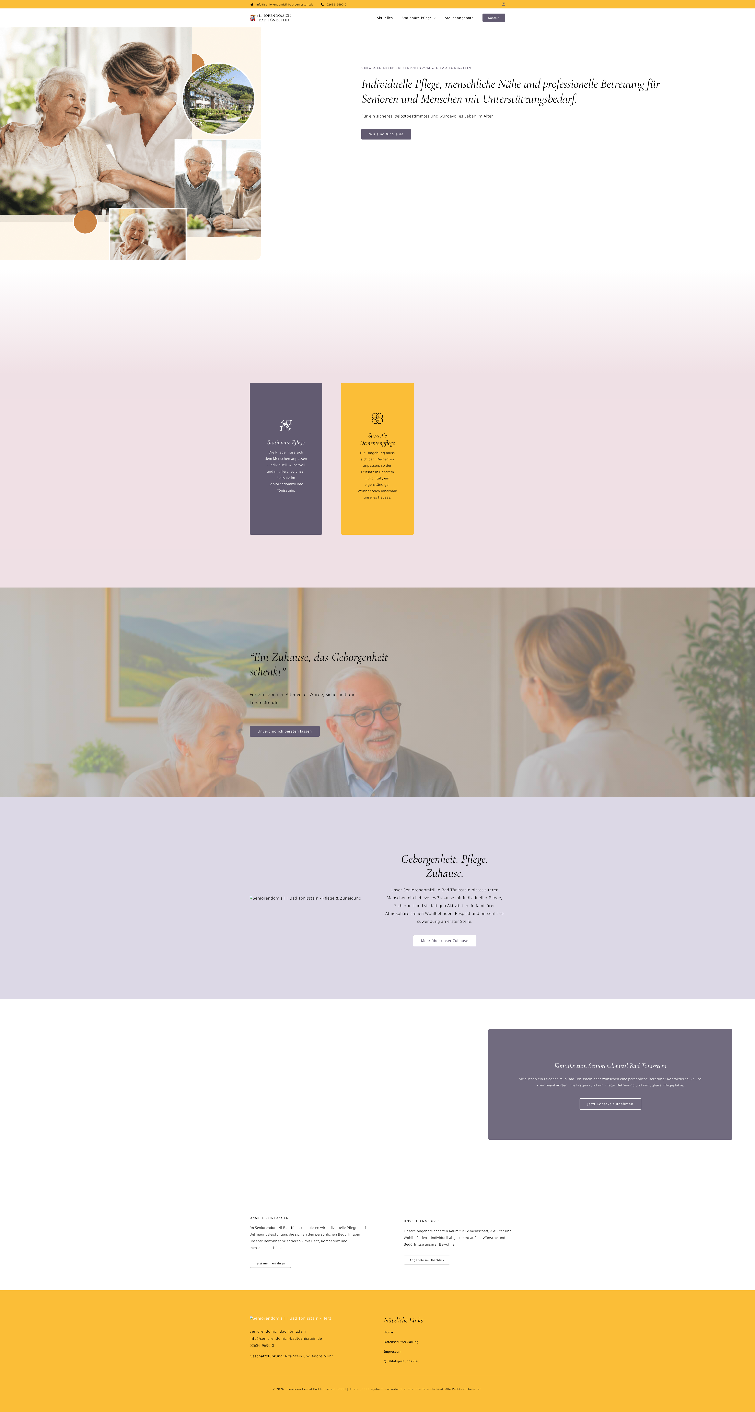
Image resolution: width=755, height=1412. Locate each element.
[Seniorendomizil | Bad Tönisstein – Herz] (290, 1318)
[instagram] (503, 4)
